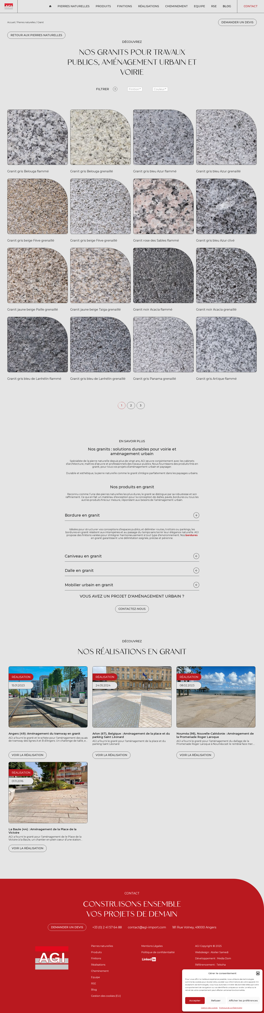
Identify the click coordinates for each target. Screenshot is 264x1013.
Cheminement (176, 6)
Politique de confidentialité (230, 1008)
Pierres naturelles (74, 6)
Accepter (194, 1000)
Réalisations (148, 6)
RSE (214, 6)
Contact (251, 6)
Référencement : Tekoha (210, 964)
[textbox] (135, 89)
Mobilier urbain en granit (89, 585)
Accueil (11, 22)
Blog (227, 6)
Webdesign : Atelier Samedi (211, 952)
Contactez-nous (132, 609)
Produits (103, 6)
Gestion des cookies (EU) (106, 995)
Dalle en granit (79, 570)
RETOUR (36, 35)
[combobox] (134, 89)
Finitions (124, 6)
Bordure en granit (82, 515)
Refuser (216, 1000)
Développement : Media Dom (213, 958)
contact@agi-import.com (147, 927)
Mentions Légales (152, 946)
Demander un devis (237, 22)
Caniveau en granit (83, 556)
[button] (257, 973)
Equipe (199, 6)
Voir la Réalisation (27, 755)
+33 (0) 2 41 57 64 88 (107, 927)
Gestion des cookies (209, 1008)
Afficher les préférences (243, 1000)
